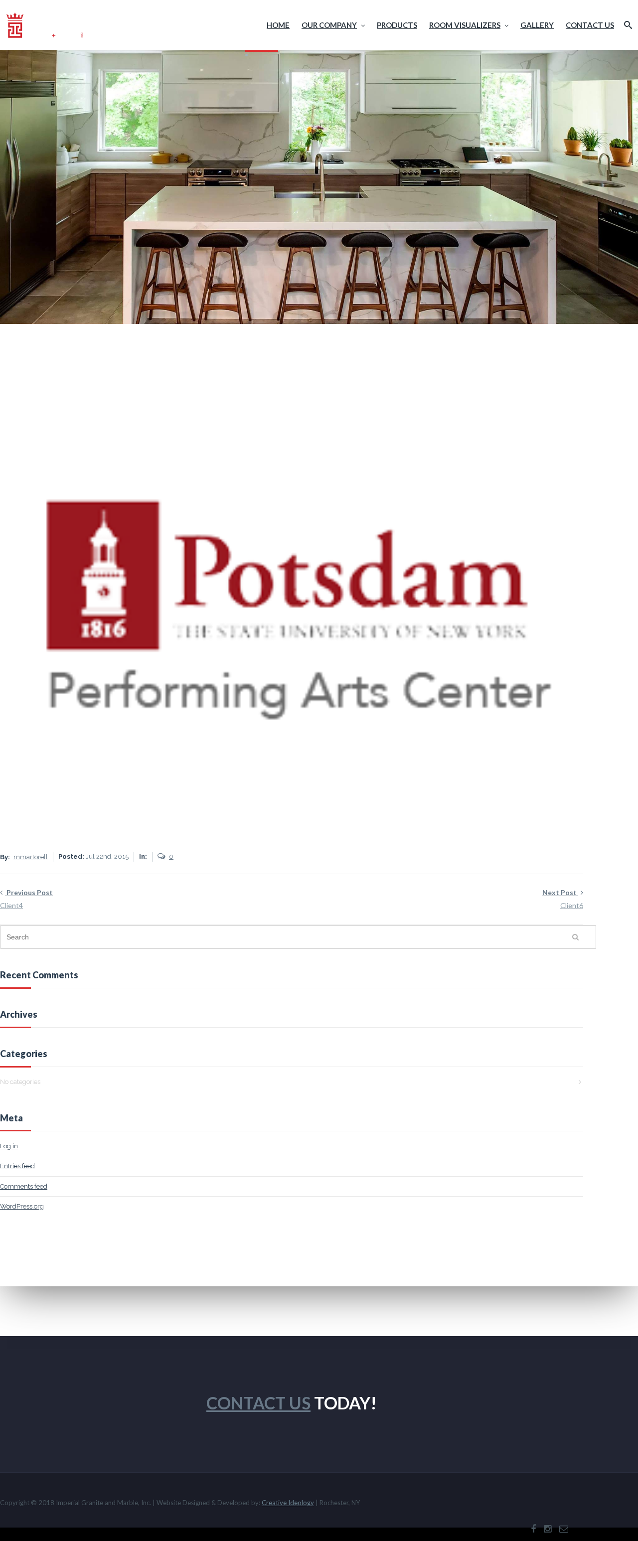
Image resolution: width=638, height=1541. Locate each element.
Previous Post (26, 899)
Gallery (537, 24)
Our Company (329, 24)
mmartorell (30, 857)
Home (278, 24)
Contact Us (590, 24)
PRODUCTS (397, 24)
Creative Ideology (288, 1503)
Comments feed (23, 1186)
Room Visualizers (464, 24)
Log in (9, 1146)
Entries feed (17, 1166)
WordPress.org (22, 1206)
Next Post (562, 899)
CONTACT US (258, 1402)
